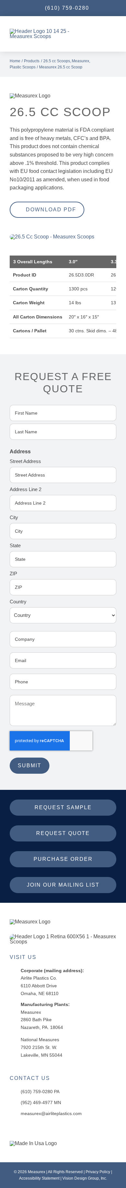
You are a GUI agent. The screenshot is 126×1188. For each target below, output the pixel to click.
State (15, 545)
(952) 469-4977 (37, 1102)
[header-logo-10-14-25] (48, 31)
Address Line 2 (25, 489)
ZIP (13, 573)
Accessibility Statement (39, 1178)
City (14, 517)
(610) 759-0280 (37, 1091)
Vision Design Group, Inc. (84, 1178)
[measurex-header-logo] (30, 921)
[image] (52, 236)
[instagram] (28, 1129)
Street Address (25, 461)
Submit (29, 765)
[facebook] (15, 1129)
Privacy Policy (98, 1172)
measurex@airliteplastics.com (51, 1113)
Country (18, 601)
